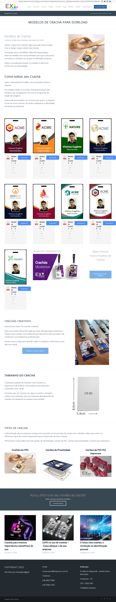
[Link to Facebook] (102, 1)
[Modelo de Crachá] (86, 52)
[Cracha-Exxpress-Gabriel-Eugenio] (92, 342)
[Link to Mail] (104, 1)
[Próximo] (108, 530)
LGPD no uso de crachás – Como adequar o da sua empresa (55, 546)
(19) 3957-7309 (88, 1)
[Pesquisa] (109, 7)
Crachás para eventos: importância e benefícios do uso (19, 546)
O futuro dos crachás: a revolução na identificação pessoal (93, 546)
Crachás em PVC (20, 450)
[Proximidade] (58, 468)
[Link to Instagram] (107, 1)
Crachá (24, 45)
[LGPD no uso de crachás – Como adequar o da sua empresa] (58, 527)
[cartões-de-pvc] (95, 466)
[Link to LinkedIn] (110, 1)
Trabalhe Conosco (88, 588)
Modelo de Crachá (11, 13)
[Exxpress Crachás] (12, 7)
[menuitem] (29, 7)
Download (24, 157)
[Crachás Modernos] (58, 267)
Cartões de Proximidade (58, 450)
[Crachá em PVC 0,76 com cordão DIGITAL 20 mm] (20, 463)
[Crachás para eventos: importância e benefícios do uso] (20, 527)
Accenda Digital (22, 572)
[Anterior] (7, 530)
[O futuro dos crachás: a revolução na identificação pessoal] (95, 527)
